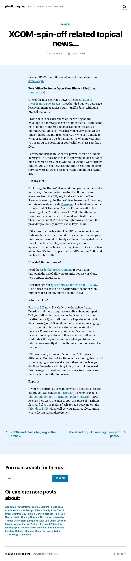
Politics (25, 527)
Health (16, 517)
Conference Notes (15, 510)
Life (47, 520)
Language (32, 520)
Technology (11, 534)
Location (61, 520)
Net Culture (32, 524)
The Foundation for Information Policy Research (59, 397)
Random (65, 24)
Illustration (46, 517)
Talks (57, 531)
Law (41, 520)
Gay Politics (28, 513)
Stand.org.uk (36, 81)
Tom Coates (58, 53)
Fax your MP (36, 307)
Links (53, 520)
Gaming (16, 513)
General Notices (44, 513)
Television (25, 534)
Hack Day (59, 513)
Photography (12, 527)
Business (58, 507)
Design (30, 510)
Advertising (24, 507)
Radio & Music (56, 527)
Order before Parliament (56, 270)
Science (29, 531)
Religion (19, 531)
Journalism (20, 520)
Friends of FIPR (38, 408)
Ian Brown (65, 393)
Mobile (8, 524)
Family (46, 510)
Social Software (44, 531)
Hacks (8, 517)
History (25, 517)
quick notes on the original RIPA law (74, 285)
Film (53, 510)
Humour (34, 517)
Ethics (38, 510)
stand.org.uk (36, 92)
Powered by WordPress (45, 553)
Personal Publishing (51, 524)
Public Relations (38, 527)
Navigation (19, 524)
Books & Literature (41, 507)
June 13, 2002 (78, 53)
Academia (11, 507)
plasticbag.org (15, 6)
